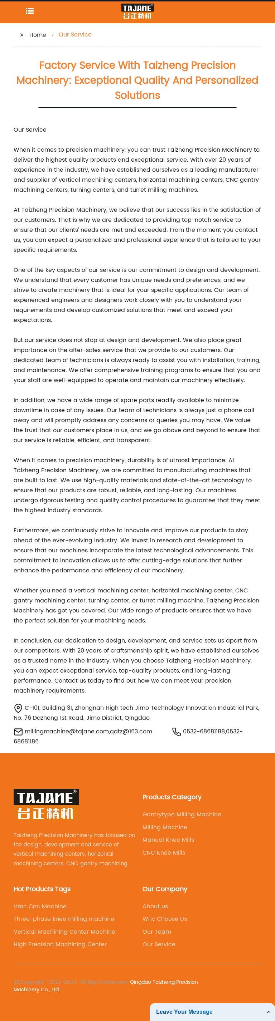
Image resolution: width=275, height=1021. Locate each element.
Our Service (159, 944)
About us (155, 906)
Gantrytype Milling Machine (182, 814)
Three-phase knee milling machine (64, 919)
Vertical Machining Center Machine (64, 932)
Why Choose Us (165, 919)
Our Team (157, 932)
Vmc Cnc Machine (40, 906)
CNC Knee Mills (164, 853)
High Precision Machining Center (60, 944)
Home (37, 35)
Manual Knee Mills (168, 840)
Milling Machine (165, 827)
